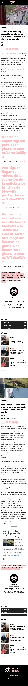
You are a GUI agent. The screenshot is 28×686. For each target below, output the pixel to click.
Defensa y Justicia (5, 273)
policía (18, 278)
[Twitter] (10, 49)
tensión (3, 282)
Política (12, 348)
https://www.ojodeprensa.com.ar (14, 299)
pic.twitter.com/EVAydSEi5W (13, 199)
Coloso (18, 272)
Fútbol (12, 358)
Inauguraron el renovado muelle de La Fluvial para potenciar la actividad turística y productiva (17, 341)
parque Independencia (11, 278)
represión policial (12, 280)
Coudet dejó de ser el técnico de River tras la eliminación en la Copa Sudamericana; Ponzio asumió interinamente (18, 363)
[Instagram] (23, 681)
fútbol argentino (20, 275)
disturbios (12, 273)
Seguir (24, 325)
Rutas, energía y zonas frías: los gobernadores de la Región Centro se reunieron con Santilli (17, 352)
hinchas (3, 277)
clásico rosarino (12, 272)
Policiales (4, 27)
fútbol (13, 275)
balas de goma (4, 272)
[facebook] (12, 310)
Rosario (19, 280)
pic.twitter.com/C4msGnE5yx (14, 152)
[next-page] (4, 370)
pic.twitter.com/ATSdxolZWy (13, 257)
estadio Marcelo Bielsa (6, 275)
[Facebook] (7, 49)
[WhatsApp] (13, 49)
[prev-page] (2, 370)
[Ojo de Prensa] (2, 45)
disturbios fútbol (19, 273)
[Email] (16, 49)
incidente (17, 277)
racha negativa (4, 280)
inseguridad (23, 277)
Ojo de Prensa (6, 45)
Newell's (3, 278)
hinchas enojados (10, 277)
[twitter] (15, 310)
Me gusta (24, 322)
